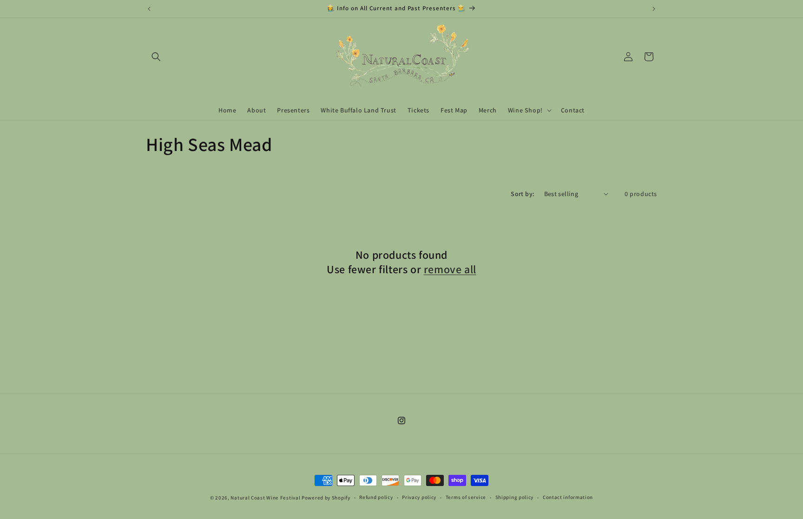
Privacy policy (419, 497)
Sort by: (522, 194)
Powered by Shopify (326, 497)
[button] (156, 56)
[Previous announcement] (149, 9)
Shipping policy (514, 497)
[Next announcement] (654, 9)
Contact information (568, 497)
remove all (450, 269)
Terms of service (466, 497)
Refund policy (376, 497)
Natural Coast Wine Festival (265, 497)
